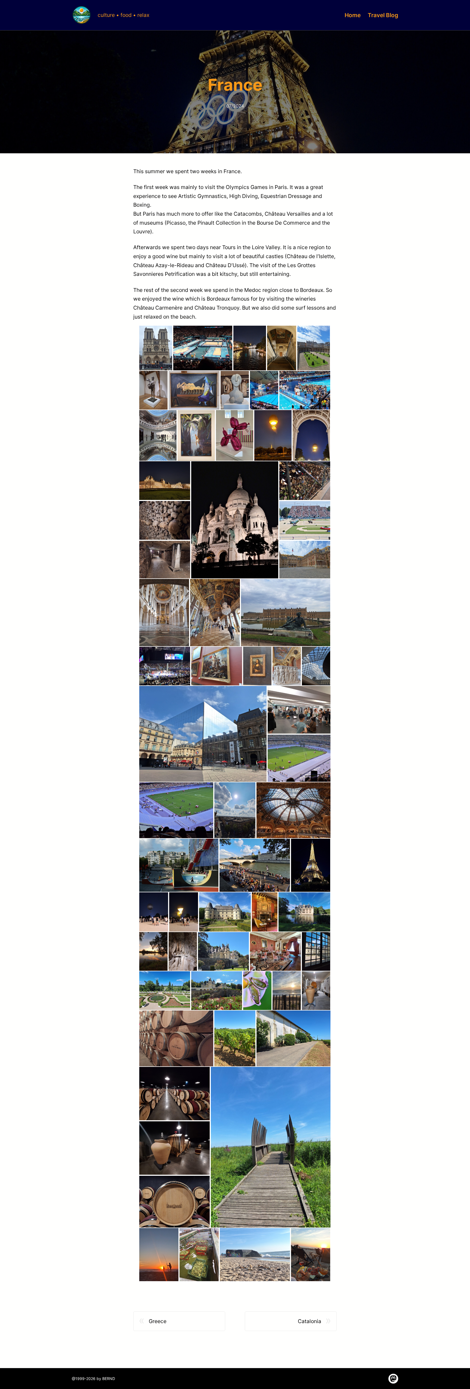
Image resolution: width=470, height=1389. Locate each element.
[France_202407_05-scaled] (153, 390)
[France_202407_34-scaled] (235, 810)
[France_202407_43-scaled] (304, 912)
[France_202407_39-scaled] (154, 912)
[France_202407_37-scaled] (254, 865)
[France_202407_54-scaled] (176, 1039)
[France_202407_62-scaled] (199, 1254)
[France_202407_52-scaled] (286, 990)
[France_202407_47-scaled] (275, 951)
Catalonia (309, 1321)
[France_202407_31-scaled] (299, 710)
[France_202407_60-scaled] (270, 1147)
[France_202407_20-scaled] (305, 520)
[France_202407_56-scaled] (293, 1039)
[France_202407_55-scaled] (235, 1039)
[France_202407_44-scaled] (153, 951)
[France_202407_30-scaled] (203, 734)
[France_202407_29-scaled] (316, 666)
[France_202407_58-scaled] (174, 1148)
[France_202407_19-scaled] (305, 480)
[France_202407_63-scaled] (254, 1254)
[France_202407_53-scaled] (316, 990)
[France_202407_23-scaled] (215, 612)
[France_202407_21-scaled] (305, 560)
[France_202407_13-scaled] (273, 435)
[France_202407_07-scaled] (234, 390)
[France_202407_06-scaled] (194, 390)
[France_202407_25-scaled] (165, 666)
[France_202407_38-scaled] (310, 865)
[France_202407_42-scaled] (264, 912)
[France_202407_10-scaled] (158, 435)
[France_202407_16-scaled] (165, 520)
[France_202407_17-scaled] (165, 560)
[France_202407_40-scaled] (184, 912)
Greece (157, 1321)
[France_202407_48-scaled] (316, 951)
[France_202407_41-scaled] (225, 912)
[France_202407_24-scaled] (285, 612)
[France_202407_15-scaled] (165, 480)
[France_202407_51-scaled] (257, 990)
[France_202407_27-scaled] (257, 666)
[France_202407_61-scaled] (159, 1254)
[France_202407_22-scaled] (164, 612)
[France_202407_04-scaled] (313, 348)
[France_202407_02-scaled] (250, 348)
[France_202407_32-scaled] (299, 758)
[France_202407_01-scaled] (203, 348)
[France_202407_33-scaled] (176, 810)
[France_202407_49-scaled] (165, 990)
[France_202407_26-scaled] (217, 666)
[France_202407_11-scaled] (196, 435)
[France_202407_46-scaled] (223, 951)
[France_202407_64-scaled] (310, 1254)
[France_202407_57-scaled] (174, 1093)
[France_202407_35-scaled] (293, 810)
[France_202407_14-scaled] (311, 435)
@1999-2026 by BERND (93, 1378)
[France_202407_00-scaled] (156, 348)
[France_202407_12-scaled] (234, 435)
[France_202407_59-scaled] (174, 1202)
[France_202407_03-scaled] (282, 348)
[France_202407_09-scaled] (305, 390)
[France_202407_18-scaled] (235, 519)
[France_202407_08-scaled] (264, 390)
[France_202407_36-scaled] (179, 865)
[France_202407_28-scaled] (286, 666)
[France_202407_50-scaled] (217, 990)
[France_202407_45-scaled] (182, 951)
